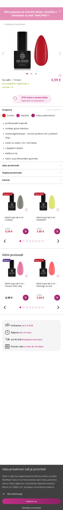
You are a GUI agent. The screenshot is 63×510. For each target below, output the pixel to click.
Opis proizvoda (10, 165)
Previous (3, 54)
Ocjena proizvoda (12, 172)
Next (60, 54)
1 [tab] (27, 74)
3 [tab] (35, 74)
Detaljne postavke (31, 507)
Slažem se (31, 501)
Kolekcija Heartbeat (15, 24)
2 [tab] (31, 74)
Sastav (6, 179)
